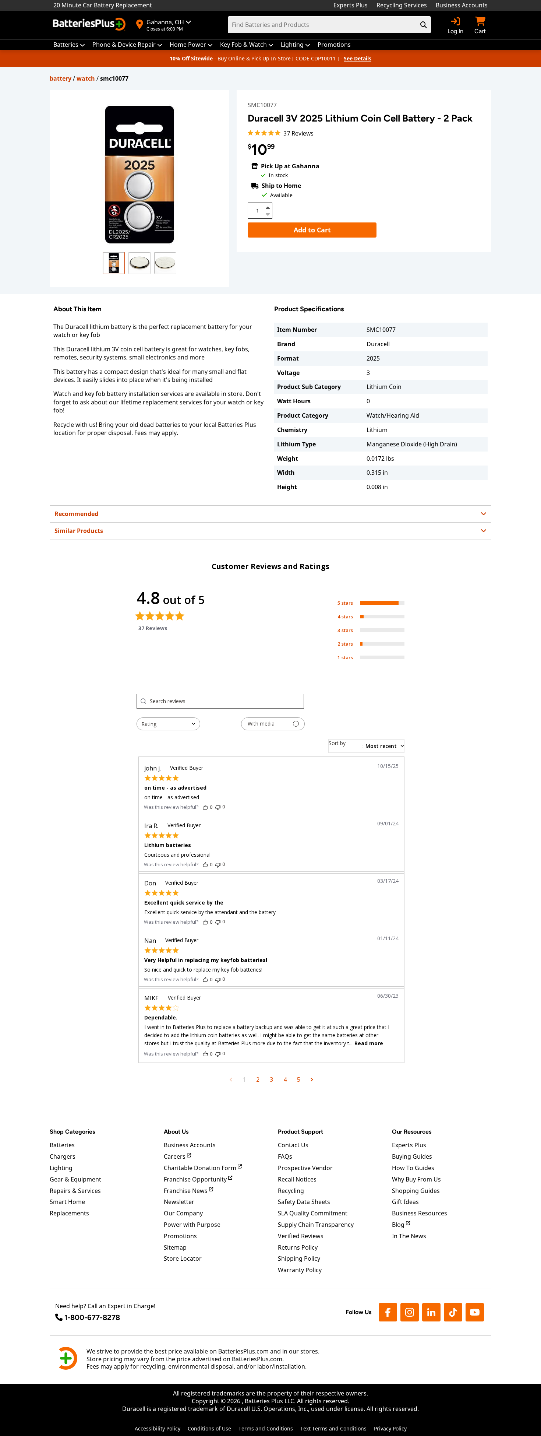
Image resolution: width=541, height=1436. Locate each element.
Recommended (76, 514)
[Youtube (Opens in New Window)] (475, 1312)
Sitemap (175, 1247)
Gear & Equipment (75, 1179)
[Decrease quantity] (267, 214)
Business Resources (419, 1213)
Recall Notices (297, 1179)
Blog (399, 1225)
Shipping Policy (299, 1258)
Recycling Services (401, 5)
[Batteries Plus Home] (90, 25)
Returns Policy (298, 1247)
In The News (409, 1236)
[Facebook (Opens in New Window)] (388, 1312)
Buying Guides (412, 1156)
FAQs (285, 1156)
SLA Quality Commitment (312, 1213)
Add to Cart (312, 229)
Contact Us (293, 1145)
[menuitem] (69, 44)
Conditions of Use (209, 1428)
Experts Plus (350, 5)
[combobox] (168, 723)
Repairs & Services (75, 1191)
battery (60, 78)
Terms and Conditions (265, 1428)
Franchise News (186, 1191)
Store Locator (183, 1258)
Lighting (61, 1168)
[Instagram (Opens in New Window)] (409, 1312)
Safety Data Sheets (304, 1202)
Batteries (62, 1145)
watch (86, 78)
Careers (175, 1156)
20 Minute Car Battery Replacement (102, 5)
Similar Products (78, 531)
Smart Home (67, 1202)
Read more (368, 1043)
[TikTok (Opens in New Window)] (453, 1312)
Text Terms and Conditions (333, 1428)
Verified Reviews (300, 1236)
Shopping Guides (416, 1191)
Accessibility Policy (157, 1428)
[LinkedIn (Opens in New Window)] (431, 1312)
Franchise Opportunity (196, 1179)
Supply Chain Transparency (316, 1225)
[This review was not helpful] (217, 806)
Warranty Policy (300, 1270)
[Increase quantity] (267, 208)
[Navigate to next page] (312, 1079)
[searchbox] (227, 701)
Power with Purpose (192, 1225)
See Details (357, 58)
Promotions (180, 1236)
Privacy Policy (390, 1428)
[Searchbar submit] (423, 24)
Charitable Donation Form (201, 1168)
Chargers (62, 1156)
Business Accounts (462, 5)
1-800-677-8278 (92, 1317)
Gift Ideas (405, 1202)
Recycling (291, 1191)
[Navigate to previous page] (231, 1079)
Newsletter (179, 1202)
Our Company (183, 1213)
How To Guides (413, 1168)
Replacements (69, 1213)
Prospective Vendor (305, 1168)
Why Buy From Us (416, 1179)
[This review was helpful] (205, 807)
